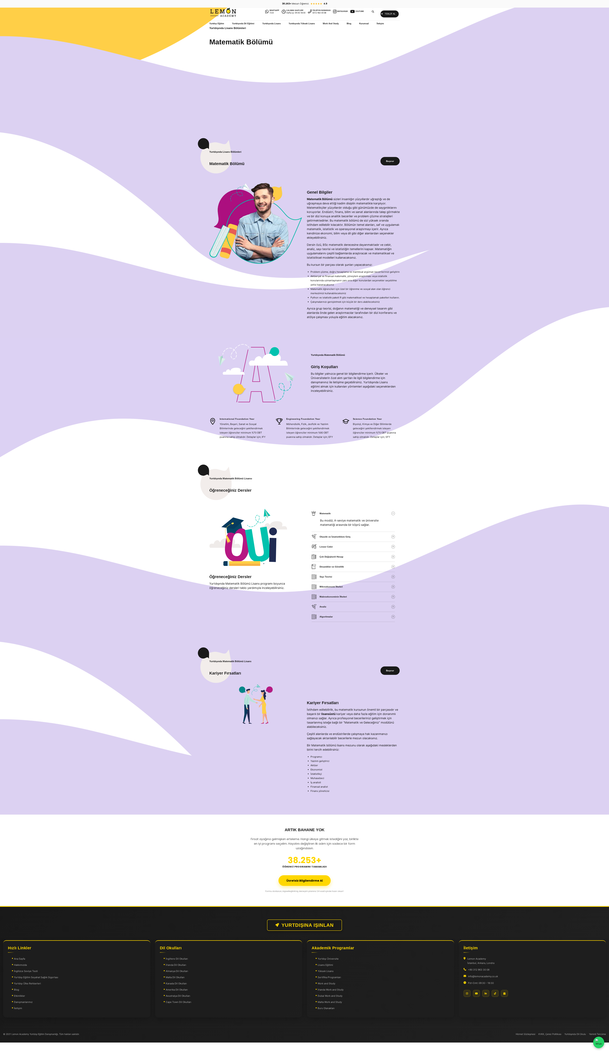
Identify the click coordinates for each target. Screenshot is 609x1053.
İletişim (380, 23)
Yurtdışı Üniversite (328, 958)
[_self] (212, 421)
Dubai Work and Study (330, 995)
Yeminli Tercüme (597, 1034)
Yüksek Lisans (326, 971)
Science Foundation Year (367, 419)
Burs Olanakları (326, 1008)
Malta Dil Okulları (175, 977)
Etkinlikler (19, 995)
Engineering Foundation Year (303, 419)
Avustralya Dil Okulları (178, 995)
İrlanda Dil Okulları (176, 964)
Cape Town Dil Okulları (178, 1002)
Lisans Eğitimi (325, 964)
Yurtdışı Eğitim (216, 23)
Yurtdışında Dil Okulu (575, 1034)
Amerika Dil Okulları (177, 989)
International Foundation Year (237, 419)
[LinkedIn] (485, 993)
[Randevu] (504, 993)
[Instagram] (467, 993)
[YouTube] (476, 993)
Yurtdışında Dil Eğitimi (243, 23)
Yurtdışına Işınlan (308, 925)
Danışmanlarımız (23, 1002)
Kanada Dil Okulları (176, 983)
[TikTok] (495, 993)
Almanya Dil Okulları (177, 971)
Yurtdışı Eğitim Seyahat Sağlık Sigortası (36, 977)
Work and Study (326, 983)
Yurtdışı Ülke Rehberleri (27, 983)
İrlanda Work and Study (331, 989)
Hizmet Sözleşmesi (525, 1034)
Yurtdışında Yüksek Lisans (302, 23)
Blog (349, 23)
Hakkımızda (20, 964)
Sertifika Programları (329, 977)
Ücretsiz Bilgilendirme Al (304, 881)
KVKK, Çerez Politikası (549, 1034)
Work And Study (331, 23)
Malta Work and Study (330, 1002)
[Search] (373, 11)
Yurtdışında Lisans (271, 23)
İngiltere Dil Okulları (177, 958)
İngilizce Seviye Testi (26, 971)
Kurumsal (364, 23)
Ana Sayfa (19, 958)
